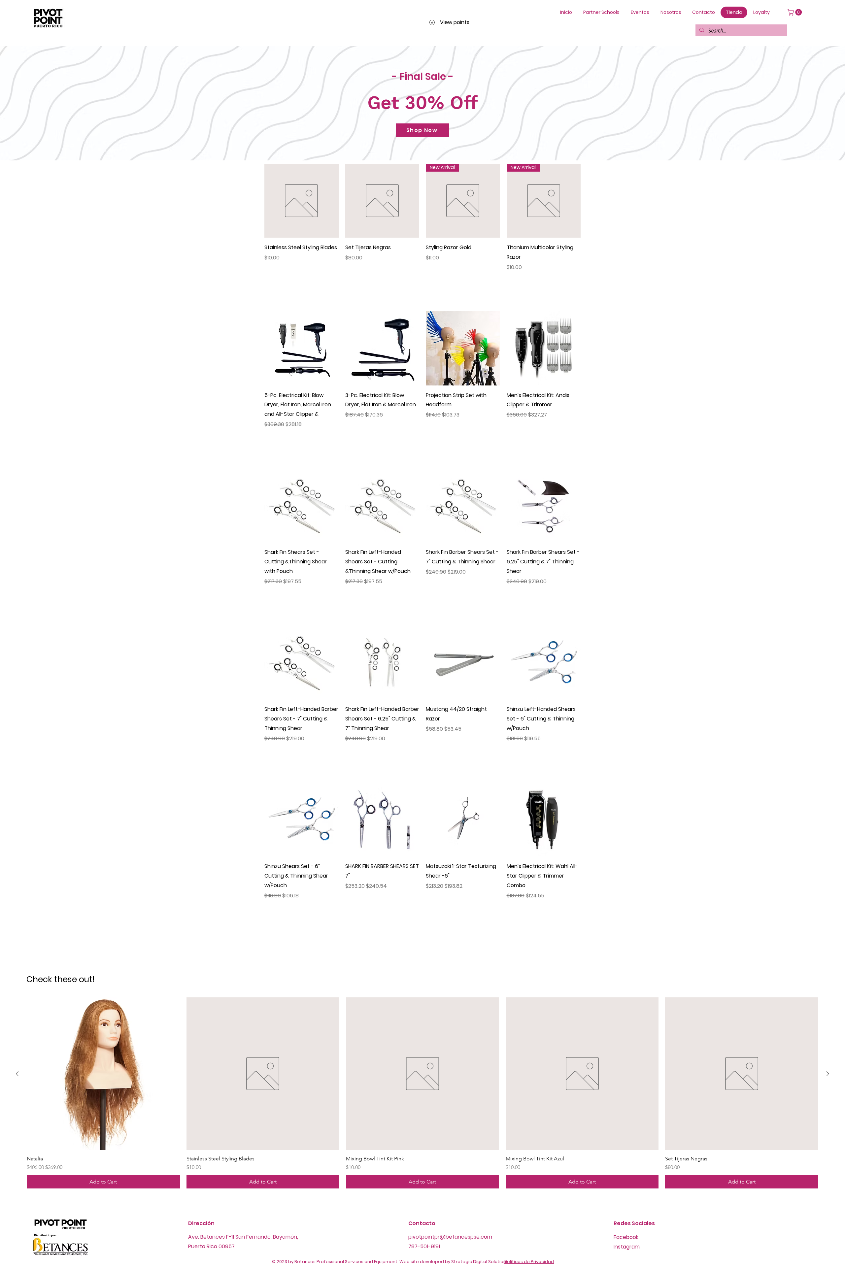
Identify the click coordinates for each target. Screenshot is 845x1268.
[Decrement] (269, 281)
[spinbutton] (301, 281)
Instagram (627, 1247)
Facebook (626, 1237)
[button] (795, 12)
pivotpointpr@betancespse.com (450, 1237)
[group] (422, 1093)
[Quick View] (301, 201)
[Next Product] (828, 1074)
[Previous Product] (17, 1074)
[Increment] (333, 281)
